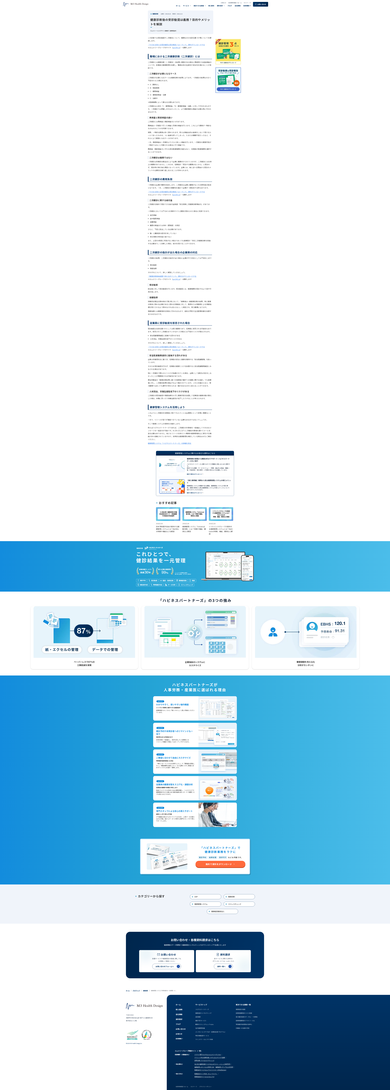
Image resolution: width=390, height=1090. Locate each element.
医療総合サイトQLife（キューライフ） (205, 1074)
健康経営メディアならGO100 (224, 1067)
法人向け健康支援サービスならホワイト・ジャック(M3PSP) (212, 1064)
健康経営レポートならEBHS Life (204, 1067)
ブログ (230, 6)
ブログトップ (136, 990)
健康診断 (145, 990)
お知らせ (223, 3)
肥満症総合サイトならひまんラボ (204, 1077)
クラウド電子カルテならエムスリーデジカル (207, 1054)
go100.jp (176, 47)
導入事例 (211, 6)
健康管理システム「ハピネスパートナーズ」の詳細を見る (169, 443)
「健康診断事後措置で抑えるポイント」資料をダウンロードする (172, 276)
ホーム (178, 6)
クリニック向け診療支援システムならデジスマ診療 (209, 1057)
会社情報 (237, 6)
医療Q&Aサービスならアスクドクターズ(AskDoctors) (210, 1070)
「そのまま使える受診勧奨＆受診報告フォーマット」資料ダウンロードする (176, 44)
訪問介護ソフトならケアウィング (204, 1060)
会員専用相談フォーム (235, 3)
